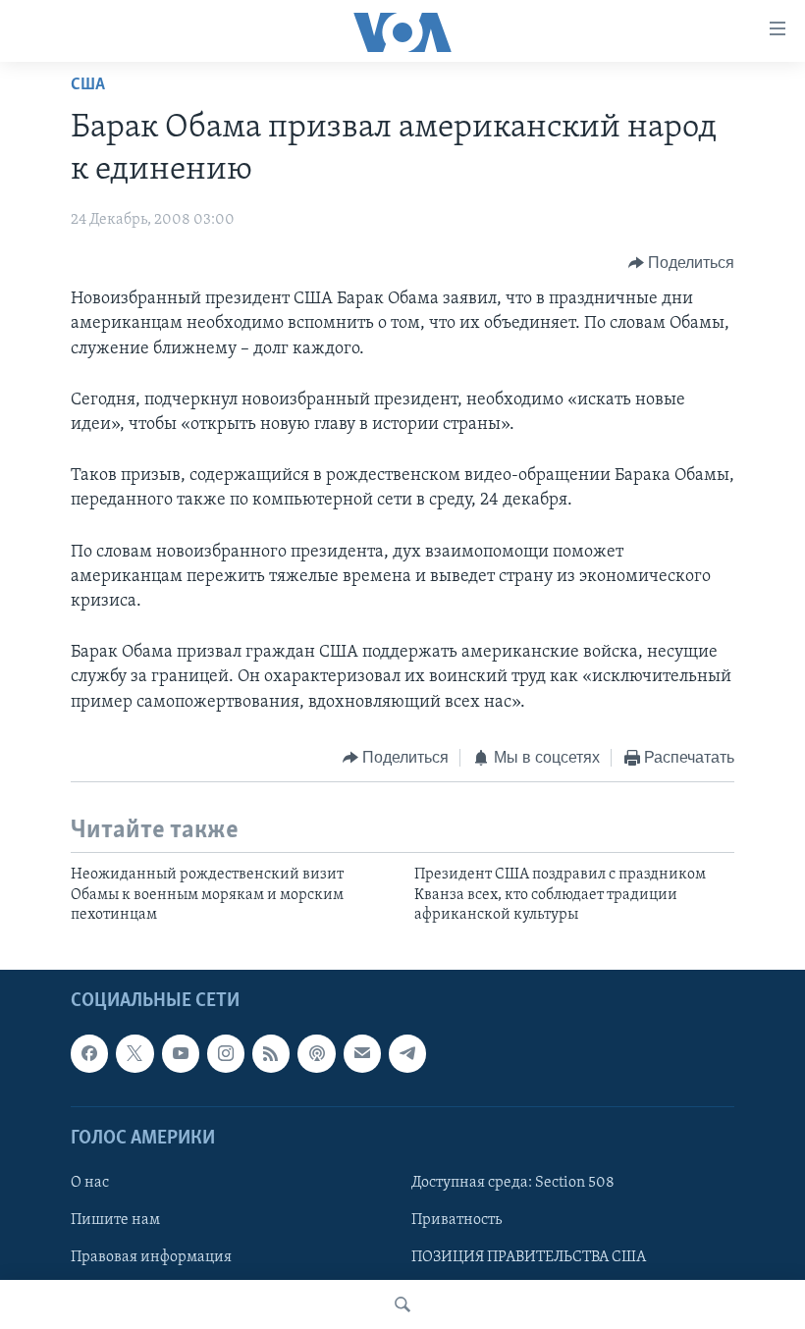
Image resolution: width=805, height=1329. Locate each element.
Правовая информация (151, 1257)
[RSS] (271, 1054)
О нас (90, 1183)
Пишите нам (115, 1220)
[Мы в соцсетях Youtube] (180, 1054)
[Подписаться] (362, 1054)
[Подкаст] (316, 1054)
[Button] (681, 263)
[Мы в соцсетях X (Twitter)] (134, 1054)
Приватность (456, 1220)
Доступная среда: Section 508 (513, 1183)
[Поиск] (402, 1304)
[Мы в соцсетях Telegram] (407, 1054)
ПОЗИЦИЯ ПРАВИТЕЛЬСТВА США (528, 1257)
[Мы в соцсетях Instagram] (225, 1054)
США (88, 85)
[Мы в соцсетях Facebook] (89, 1054)
